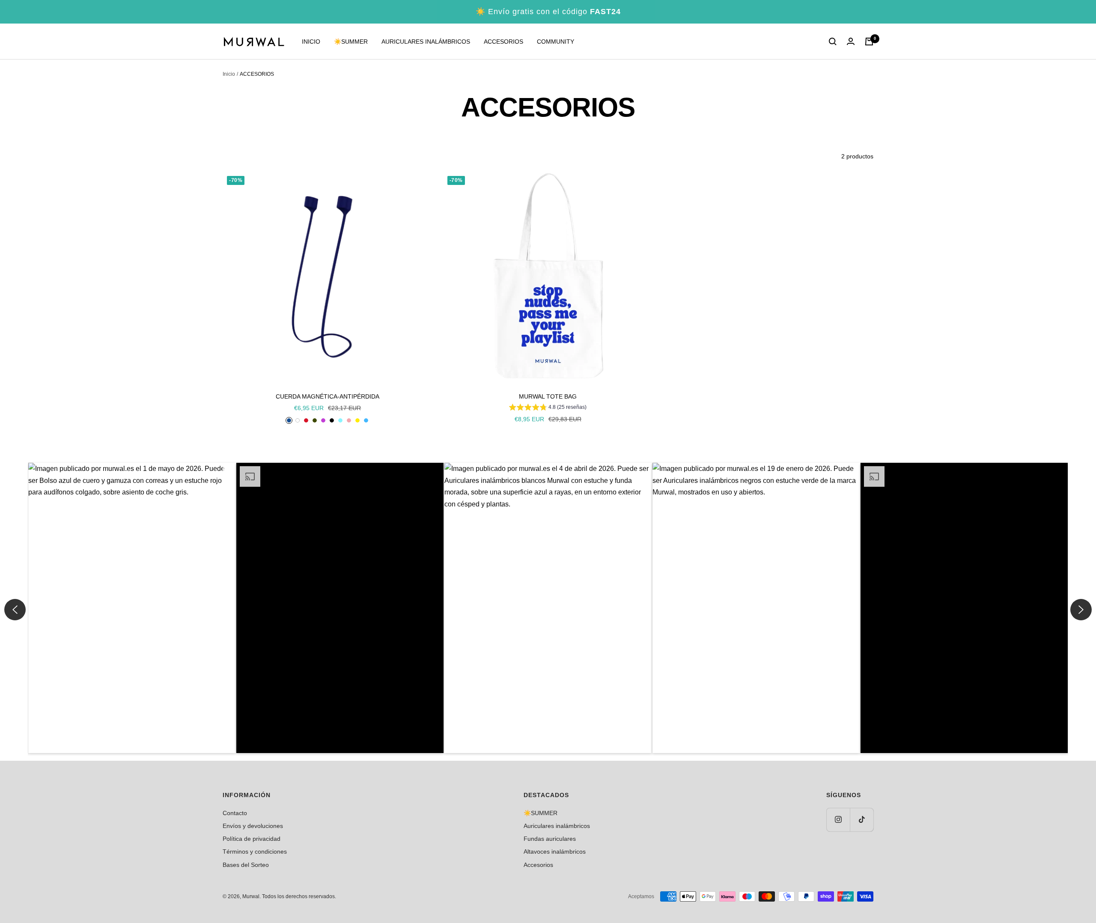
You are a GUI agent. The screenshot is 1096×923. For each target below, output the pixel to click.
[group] (548, 408)
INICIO (311, 41)
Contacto (235, 813)
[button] (131, 608)
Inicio (229, 74)
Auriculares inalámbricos (557, 825)
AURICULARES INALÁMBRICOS (425, 41)
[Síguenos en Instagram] (838, 819)
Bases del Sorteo (246, 864)
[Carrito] (869, 41)
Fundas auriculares (550, 838)
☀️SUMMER (351, 41)
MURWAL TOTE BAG (548, 396)
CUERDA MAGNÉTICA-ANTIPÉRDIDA (327, 396)
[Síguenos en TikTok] (861, 819)
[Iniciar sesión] (851, 41)
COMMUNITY (555, 41)
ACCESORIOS (503, 41)
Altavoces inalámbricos (555, 851)
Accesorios (538, 864)
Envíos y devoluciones (253, 825)
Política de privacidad (251, 838)
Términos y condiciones (255, 851)
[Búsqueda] (833, 41)
